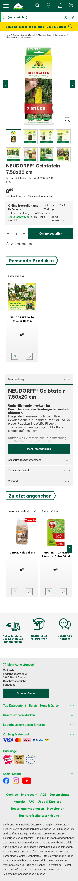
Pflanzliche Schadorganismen (18, 37)
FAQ (32, 801)
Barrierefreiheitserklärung (39, 815)
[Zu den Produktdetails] (14, 591)
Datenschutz (59, 794)
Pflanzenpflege (44, 35)
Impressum (29, 794)
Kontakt (19, 801)
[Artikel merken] (8, 243)
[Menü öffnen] (6, 6)
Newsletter (55, 808)
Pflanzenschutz (59, 35)
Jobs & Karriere (49, 801)
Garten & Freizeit (28, 35)
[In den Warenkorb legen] (14, 356)
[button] (18, 6)
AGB (43, 794)
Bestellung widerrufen (27, 808)
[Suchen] (37, 6)
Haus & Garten (12, 35)
